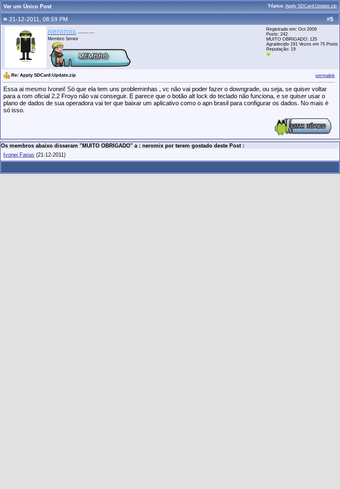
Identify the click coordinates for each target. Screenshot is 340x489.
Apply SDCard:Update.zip (311, 5)
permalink (325, 75)
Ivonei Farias (18, 155)
